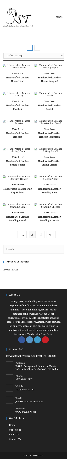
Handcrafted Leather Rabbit (49, 107)
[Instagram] (29, 339)
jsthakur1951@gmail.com (29, 401)
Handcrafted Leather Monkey (17, 107)
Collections (15, 430)
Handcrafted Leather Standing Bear (49, 191)
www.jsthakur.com (25, 412)
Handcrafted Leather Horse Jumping (49, 79)
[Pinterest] (45, 339)
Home (12, 425)
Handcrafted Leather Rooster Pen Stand (49, 135)
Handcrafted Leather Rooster (17, 135)
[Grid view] (30, 48)
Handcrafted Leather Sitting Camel (17, 163)
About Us (14, 434)
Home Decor (17, 73)
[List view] (37, 48)
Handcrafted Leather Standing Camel (17, 219)
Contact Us (15, 439)
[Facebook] (21, 339)
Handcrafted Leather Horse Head (17, 79)
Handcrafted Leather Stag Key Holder (17, 191)
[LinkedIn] (37, 339)
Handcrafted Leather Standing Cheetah (49, 219)
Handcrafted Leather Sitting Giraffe (49, 163)
